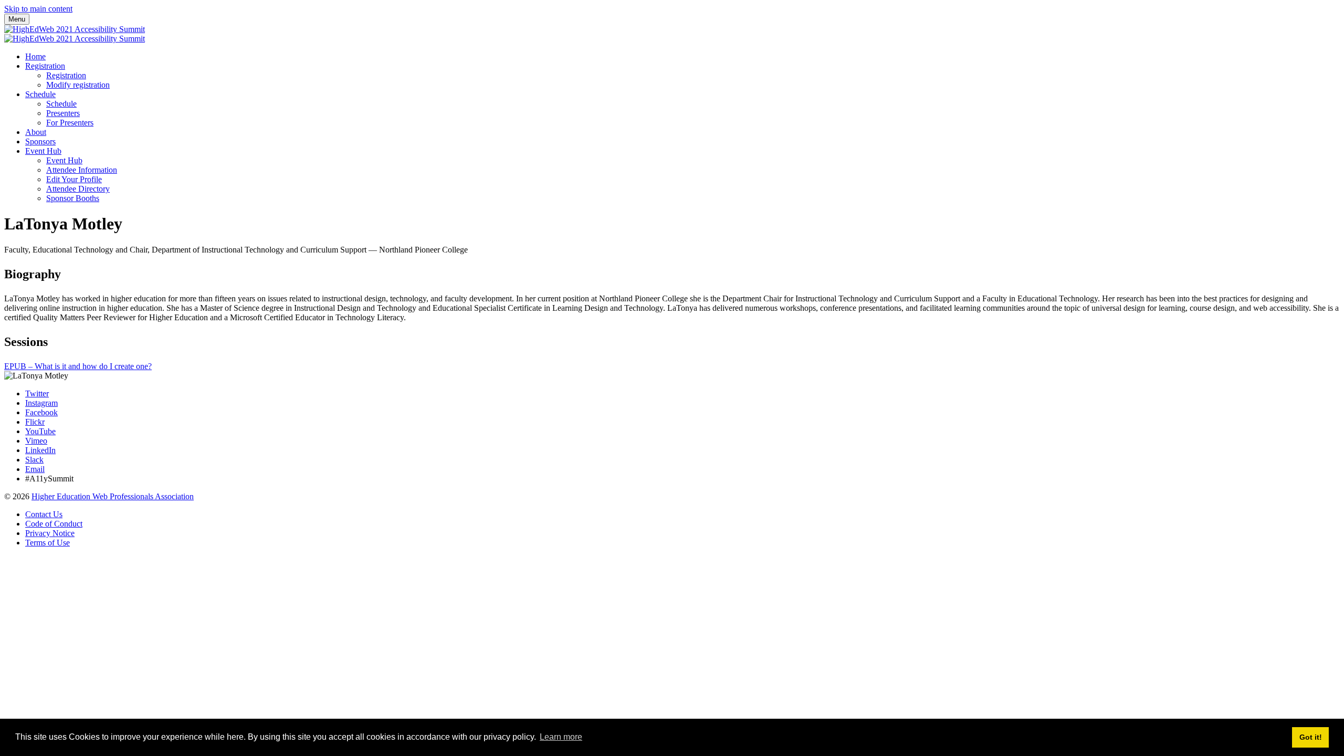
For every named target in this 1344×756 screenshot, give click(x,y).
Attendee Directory (78, 188)
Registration (45, 65)
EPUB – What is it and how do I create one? (78, 366)
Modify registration (78, 84)
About (35, 132)
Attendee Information (81, 169)
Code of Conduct (53, 523)
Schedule (40, 94)
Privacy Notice (50, 533)
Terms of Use (47, 542)
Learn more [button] (561, 736)
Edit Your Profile (74, 179)
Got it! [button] (1310, 737)
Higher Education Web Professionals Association (113, 496)
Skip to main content (38, 8)
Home (35, 56)
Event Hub (43, 150)
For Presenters (69, 122)
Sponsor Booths (72, 198)
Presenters (63, 113)
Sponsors (40, 141)
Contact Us (43, 514)
